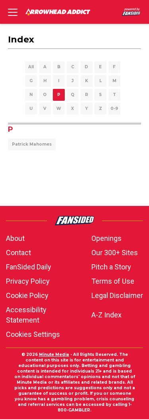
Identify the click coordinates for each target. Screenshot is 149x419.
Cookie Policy (27, 295)
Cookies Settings (33, 334)
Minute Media (54, 354)
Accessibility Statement (26, 315)
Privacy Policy (28, 281)
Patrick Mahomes (32, 144)
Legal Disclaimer (117, 295)
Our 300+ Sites (114, 252)
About (15, 238)
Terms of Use (112, 281)
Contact (18, 252)
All (31, 66)
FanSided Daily (28, 267)
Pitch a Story (111, 267)
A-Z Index (106, 315)
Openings (106, 238)
